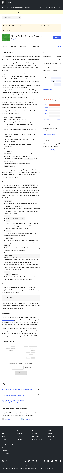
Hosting (4, 436)
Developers (35, 436)
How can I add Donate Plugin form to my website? (17, 389)
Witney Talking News (8, 320)
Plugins (19, 436)
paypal (53, 81)
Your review (47, 119)
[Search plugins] (19, 17)
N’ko (6, 461)
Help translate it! (42, 12)
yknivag (15, 39)
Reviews (13, 46)
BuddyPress (6, 453)
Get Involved (52, 431)
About (3, 431)
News (3, 434)
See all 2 (59, 74)
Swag (50, 439)
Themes (19, 434)
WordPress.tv (37, 439)
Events (50, 434)
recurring (58, 81)
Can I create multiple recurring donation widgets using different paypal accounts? (14, 401)
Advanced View (48, 89)
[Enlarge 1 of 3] (18, 346)
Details (5, 46)
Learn (34, 431)
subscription (58, 84)
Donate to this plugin (49, 150)
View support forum (49, 134)
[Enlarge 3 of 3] (38, 363)
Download (57, 37)
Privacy (4, 439)
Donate (51, 436)
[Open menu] (60, 2)
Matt (4, 448)
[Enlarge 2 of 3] (38, 346)
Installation (23, 46)
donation (58, 77)
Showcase (20, 431)
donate (53, 77)
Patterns (19, 439)
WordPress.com (7, 445)
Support (59, 46)
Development (35, 46)
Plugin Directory (6, 7)
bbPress (5, 450)
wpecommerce (29, 419)
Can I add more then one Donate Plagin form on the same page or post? (13, 394)
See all (59, 119)
